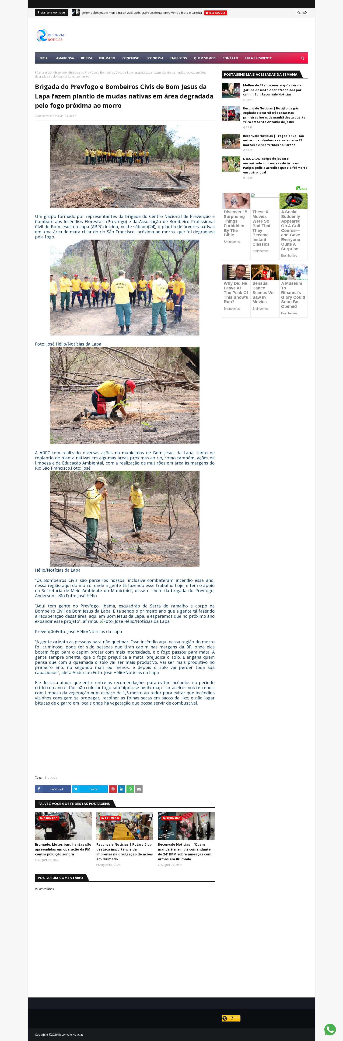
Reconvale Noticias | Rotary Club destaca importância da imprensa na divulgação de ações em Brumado (124, 851)
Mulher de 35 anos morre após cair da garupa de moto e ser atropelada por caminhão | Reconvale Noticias (272, 89)
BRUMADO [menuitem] (107, 58)
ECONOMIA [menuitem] (155, 58)
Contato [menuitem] (230, 58)
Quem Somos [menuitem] (205, 58)
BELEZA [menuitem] (86, 58)
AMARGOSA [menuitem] (65, 58)
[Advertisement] (223, 34)
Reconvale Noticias (50, 116)
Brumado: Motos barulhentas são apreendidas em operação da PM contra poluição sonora (63, 849)
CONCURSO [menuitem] (131, 58)
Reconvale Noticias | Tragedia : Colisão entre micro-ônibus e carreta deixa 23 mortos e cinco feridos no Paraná (273, 140)
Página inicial (43, 73)
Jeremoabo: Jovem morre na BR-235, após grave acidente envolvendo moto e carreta (142, 12)
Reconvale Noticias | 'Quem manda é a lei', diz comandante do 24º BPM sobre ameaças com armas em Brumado (184, 851)
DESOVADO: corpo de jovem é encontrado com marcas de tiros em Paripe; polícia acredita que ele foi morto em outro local (275, 165)
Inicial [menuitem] (43, 58)
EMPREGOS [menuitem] (178, 58)
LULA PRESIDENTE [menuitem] (258, 58)
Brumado (60, 73)
